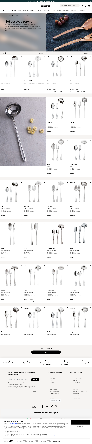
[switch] (25, 441)
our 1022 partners (12, 423)
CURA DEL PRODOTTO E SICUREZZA (57, 385)
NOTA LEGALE (75, 389)
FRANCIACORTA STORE (54, 393)
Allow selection (80, 426)
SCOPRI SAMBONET (77, 376)
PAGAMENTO (52, 387)
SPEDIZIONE (52, 382)
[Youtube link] (47, 406)
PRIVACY (74, 385)
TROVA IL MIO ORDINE (54, 376)
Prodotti (8, 16)
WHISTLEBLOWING (76, 393)
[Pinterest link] (43, 408)
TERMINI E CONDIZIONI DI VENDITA (80, 391)
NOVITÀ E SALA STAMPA (77, 378)
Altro (46, 352)
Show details (56, 441)
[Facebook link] (52, 406)
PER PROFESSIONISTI (77, 382)
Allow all (81, 422)
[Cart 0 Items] (88, 5)
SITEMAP (51, 396)
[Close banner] (90, 1)
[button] (19, 11)
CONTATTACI (52, 378)
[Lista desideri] (21, 57)
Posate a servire (21, 16)
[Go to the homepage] (45, 6)
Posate (14, 16)
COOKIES (75, 387)
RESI (51, 380)
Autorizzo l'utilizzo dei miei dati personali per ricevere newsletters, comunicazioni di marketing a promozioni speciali (23, 383)
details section (52, 436)
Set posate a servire (31, 16)
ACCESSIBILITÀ (76, 396)
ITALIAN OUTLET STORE (54, 391)
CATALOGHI (75, 380)
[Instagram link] (43, 406)
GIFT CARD (52, 398)
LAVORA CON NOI (76, 398)
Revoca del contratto (55, 400)
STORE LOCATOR (53, 389)
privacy (34, 391)
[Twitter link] (56, 406)
